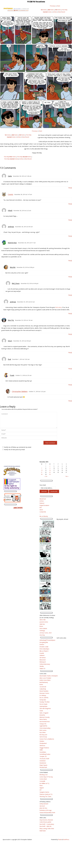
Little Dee (42, 624)
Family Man (43, 700)
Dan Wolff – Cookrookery (47, 824)
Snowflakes (43, 752)
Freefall (42, 653)
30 (49, 474)
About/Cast (43, 499)
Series (43, 10)
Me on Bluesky (44, 516)
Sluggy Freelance (44, 748)
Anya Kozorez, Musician (46, 820)
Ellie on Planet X (44, 651)
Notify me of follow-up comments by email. (17, 447)
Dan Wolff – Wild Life (45, 826)
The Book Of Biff (44, 758)
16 (49, 470)
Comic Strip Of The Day (46, 777)
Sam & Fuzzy (43, 737)
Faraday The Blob (45, 702)
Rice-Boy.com (43, 734)
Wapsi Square (43, 765)
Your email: (43, 485)
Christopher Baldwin (19, 391)
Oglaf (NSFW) (43, 726)
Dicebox (42, 644)
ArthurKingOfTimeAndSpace (47, 640)
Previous (52, 6)
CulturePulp (43, 689)
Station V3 (42, 668)
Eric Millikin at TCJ (44, 783)
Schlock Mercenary (45, 664)
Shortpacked (43, 743)
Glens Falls (43, 620)
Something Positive (45, 754)
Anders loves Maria (45, 680)
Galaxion (42, 655)
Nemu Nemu (43, 719)
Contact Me (43, 512)
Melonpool (43, 662)
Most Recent (61, 12)
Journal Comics (44, 622)
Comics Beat (43, 779)
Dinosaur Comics (44, 693)
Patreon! (42, 503)
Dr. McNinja (43, 695)
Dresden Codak (44, 647)
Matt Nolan (43, 831)
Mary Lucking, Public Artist (47, 828)
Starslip (42, 666)
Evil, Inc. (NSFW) (44, 697)
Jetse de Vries (43, 808)
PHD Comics (43, 730)
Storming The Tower (45, 796)
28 (41, 474)
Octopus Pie (43, 724)
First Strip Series (10, 157)
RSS (41, 507)
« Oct (46, 476)
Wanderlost (43, 763)
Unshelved (42, 761)
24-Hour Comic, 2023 (46, 633)
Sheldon (42, 741)
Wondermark (43, 767)
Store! (41, 510)
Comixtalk (42, 781)
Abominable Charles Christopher (49, 676)
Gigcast (42, 788)
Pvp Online (43, 732)
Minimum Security (45, 717)
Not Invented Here (45, 721)
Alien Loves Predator (45, 678)
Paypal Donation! (44, 505)
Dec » (67, 476)
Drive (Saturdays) (44, 649)
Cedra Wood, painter (45, 822)
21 (41, 472)
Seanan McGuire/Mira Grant (47, 812)
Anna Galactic (43, 628)
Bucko (41, 684)
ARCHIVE (18, 507)
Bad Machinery (44, 682)
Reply (70, 188)
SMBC (41, 750)
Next (58, 6)
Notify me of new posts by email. (14, 449)
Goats (41, 711)
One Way (42, 635)
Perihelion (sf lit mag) (45, 810)
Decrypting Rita (44, 642)
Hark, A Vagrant (44, 713)
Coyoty (10, 194)
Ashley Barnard (44, 804)
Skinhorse (42, 745)
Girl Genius (43, 657)
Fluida (59, 839)
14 (41, 470)
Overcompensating (45, 728)
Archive (55, 12)
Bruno (41, 626)
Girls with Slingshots (45, 708)
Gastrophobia (43, 706)
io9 (40, 790)
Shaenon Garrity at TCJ (46, 794)
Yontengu (42, 630)
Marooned (42, 660)
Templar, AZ (43, 756)
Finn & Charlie (43, 704)
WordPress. (66, 839)
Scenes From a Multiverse (47, 739)
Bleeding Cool (43, 774)
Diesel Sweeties (44, 691)
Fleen (41, 785)
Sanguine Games (44, 792)
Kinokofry (42, 715)
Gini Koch (42, 806)
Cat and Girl (43, 687)
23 (49, 472)
